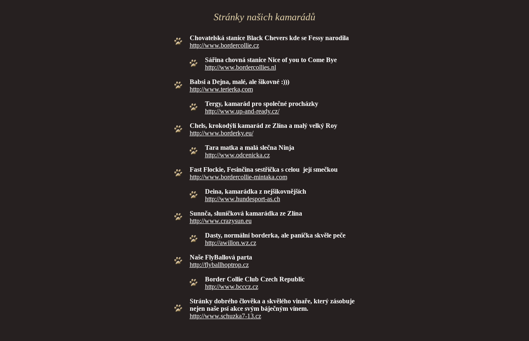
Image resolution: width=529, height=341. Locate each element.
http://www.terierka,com (221, 89)
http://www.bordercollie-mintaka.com (238, 176)
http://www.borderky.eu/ (221, 133)
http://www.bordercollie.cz (224, 45)
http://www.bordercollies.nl (240, 67)
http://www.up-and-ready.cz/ (242, 111)
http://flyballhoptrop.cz (219, 264)
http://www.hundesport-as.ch (242, 198)
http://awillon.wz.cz (230, 242)
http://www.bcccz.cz (231, 286)
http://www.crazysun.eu (221, 220)
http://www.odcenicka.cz (237, 154)
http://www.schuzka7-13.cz (225, 315)
